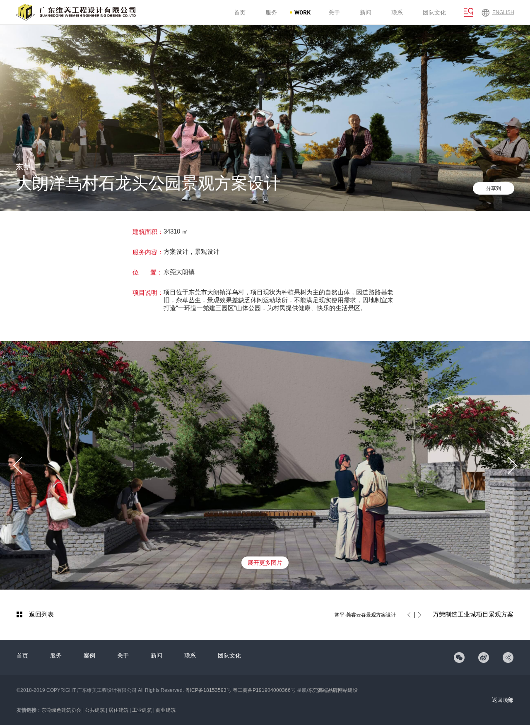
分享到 (493, 188)
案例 (89, 655)
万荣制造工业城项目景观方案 (473, 614)
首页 (22, 655)
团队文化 (229, 655)
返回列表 (41, 614)
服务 (56, 655)
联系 (190, 655)
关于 (123, 655)
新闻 (156, 655)
